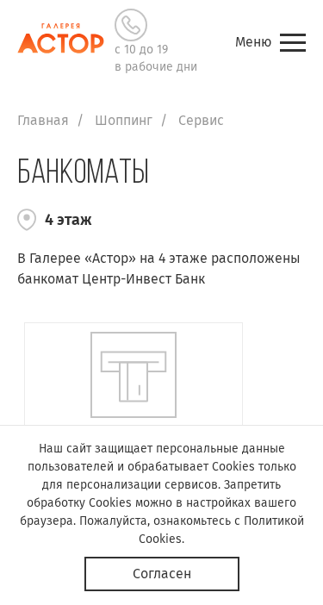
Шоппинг (123, 120)
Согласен (162, 573)
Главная (43, 120)
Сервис (201, 120)
